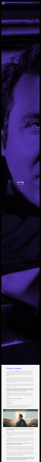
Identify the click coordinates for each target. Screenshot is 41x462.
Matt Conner (20, 184)
